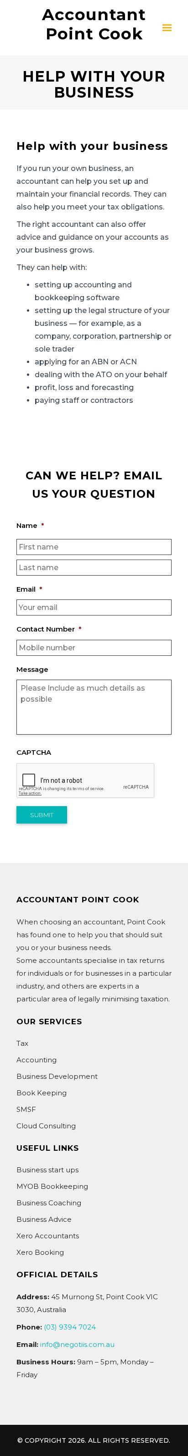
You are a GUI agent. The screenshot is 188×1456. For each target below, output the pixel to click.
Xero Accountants (47, 1235)
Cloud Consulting (46, 1125)
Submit (41, 815)
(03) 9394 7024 (70, 1327)
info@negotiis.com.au (77, 1344)
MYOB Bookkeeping (52, 1186)
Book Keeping (41, 1092)
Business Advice (44, 1219)
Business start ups (47, 1169)
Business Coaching (48, 1202)
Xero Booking (40, 1252)
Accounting (36, 1059)
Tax (22, 1043)
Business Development (57, 1076)
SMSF (26, 1109)
